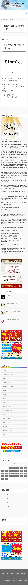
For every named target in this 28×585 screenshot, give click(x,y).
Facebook (17, 573)
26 (25, 476)
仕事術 (4, 390)
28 (6, 478)
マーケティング (6, 382)
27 (2, 478)
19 (25, 473)
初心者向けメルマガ (17, 571)
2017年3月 (5, 494)
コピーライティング (7, 374)
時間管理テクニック (7, 410)
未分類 (4, 414)
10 (17, 470)
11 (21, 470)
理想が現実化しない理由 (11, 303)
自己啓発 (5, 426)
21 (6, 476)
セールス (5, 378)
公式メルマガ (8, 571)
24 (17, 476)
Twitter (11, 573)
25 (21, 476)
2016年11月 (6, 510)
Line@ (7, 573)
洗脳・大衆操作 (6, 418)
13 (2, 473)
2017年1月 (5, 502)
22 (10, 476)
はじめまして (6, 370)
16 (14, 473)
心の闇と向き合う (10, 295)
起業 (4, 434)
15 (10, 473)
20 (2, 476)
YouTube (2, 573)
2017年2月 (5, 498)
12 (25, 470)
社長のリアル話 (6, 422)
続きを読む (14, 101)
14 (6, 473)
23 (14, 476)
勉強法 (4, 398)
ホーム (2, 571)
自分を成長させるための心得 (12, 319)
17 (17, 473)
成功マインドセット (7, 406)
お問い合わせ (3, 574)
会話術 (4, 394)
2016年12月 (6, 506)
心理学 (4, 402)
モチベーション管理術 (8, 386)
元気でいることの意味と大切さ (13, 311)
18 (21, 473)
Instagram (23, 573)
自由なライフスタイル (8, 430)
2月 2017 (14, 463)
